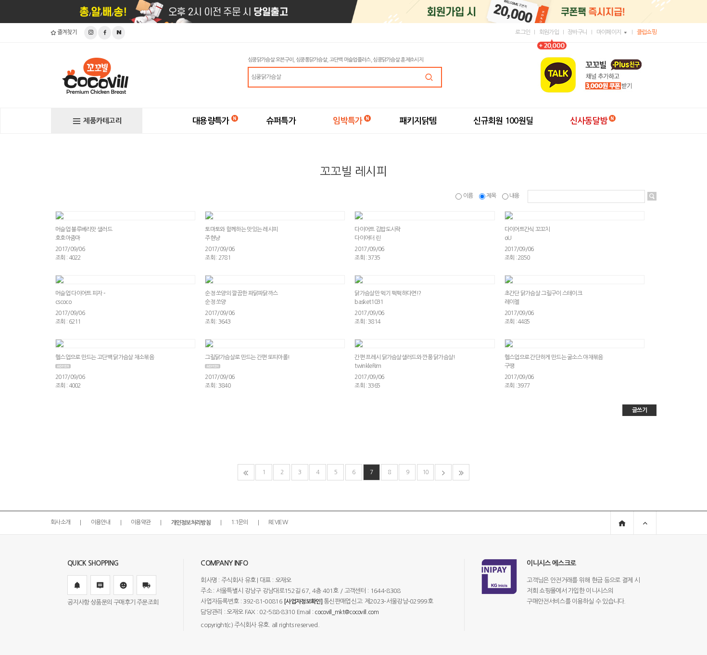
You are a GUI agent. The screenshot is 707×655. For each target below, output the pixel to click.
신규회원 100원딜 (503, 121)
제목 (491, 196)
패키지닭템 (418, 121)
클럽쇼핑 (646, 32)
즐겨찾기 (66, 32)
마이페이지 (608, 32)
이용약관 (141, 523)
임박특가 (347, 121)
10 (425, 472)
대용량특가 (210, 121)
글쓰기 (639, 410)
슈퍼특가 (281, 121)
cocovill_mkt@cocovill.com (347, 612)
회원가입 (549, 32)
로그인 (522, 32)
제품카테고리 (102, 120)
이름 (468, 196)
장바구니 (577, 32)
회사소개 (60, 523)
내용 (514, 196)
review (278, 523)
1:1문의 (239, 523)
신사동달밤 (588, 121)
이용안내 (101, 523)
